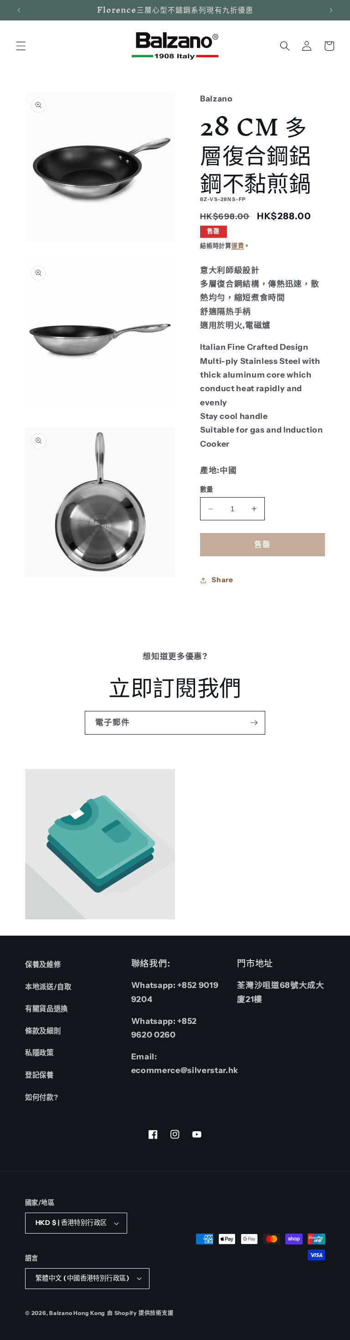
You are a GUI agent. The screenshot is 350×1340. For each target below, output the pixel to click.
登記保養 (39, 1075)
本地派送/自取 (48, 986)
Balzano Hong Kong (77, 1313)
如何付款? (41, 1097)
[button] (21, 46)
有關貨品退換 (46, 1008)
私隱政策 (39, 1052)
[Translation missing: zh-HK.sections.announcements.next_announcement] (331, 10)
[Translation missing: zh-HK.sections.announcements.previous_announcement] (19, 10)
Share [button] (222, 579)
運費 (238, 245)
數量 (206, 489)
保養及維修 (43, 964)
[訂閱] (254, 723)
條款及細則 (43, 1031)
